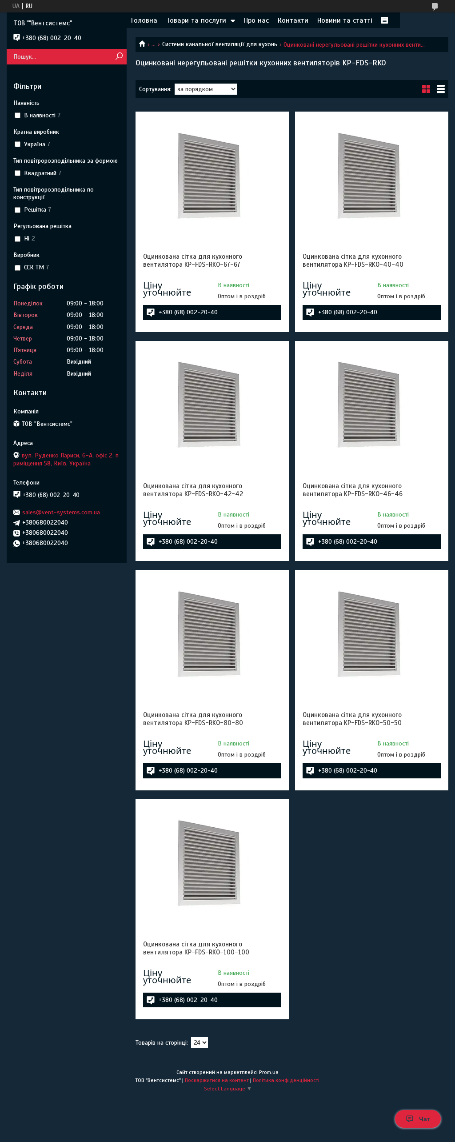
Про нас (256, 20)
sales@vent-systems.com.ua (61, 512)
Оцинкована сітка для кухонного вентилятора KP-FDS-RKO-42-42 (193, 490)
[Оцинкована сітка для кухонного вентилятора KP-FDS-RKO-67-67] (212, 174)
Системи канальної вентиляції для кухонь (219, 44)
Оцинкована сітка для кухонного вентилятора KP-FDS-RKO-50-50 (352, 719)
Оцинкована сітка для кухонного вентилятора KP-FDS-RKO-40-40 (353, 260)
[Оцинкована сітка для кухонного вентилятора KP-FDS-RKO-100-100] (212, 862)
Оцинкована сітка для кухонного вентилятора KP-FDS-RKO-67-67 (192, 260)
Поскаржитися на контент (217, 1080)
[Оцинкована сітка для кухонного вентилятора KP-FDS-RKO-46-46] (372, 404)
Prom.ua (269, 1072)
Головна (144, 20)
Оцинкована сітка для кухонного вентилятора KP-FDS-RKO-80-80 (193, 719)
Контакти (293, 20)
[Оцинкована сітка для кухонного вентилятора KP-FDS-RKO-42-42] (212, 404)
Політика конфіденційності (286, 1080)
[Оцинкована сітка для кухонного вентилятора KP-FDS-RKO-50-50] (372, 633)
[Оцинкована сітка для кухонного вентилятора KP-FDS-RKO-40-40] (372, 174)
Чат (424, 1118)
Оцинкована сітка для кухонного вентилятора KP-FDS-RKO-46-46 (353, 490)
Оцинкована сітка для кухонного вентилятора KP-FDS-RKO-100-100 (196, 948)
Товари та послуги (196, 20)
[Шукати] (119, 56)
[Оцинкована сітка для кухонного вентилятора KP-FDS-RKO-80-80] (212, 633)
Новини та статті (344, 20)
